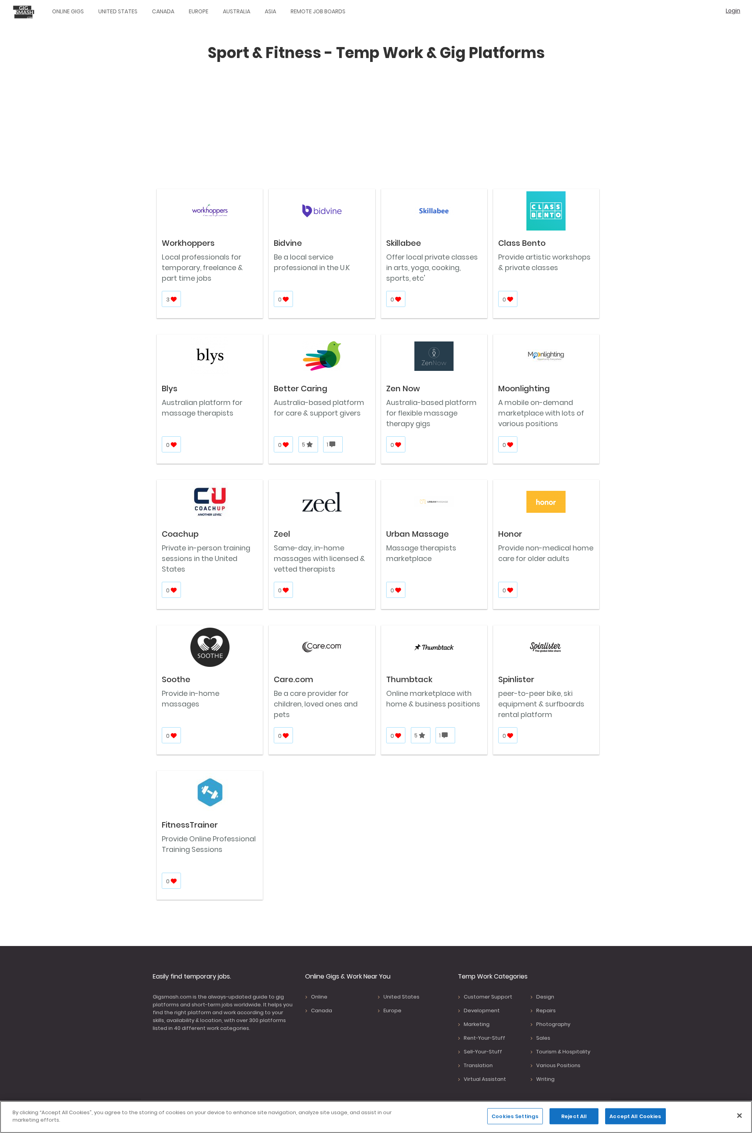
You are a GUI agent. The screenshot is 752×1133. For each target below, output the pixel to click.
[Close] (739, 1115)
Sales (543, 1038)
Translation (478, 1065)
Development (482, 1010)
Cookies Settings (515, 1116)
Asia (270, 11)
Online (319, 996)
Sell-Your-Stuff (483, 1051)
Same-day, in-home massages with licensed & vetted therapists (319, 558)
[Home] (25, 12)
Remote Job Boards (318, 11)
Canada (163, 11)
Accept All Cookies (635, 1116)
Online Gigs (68, 11)
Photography (553, 1024)
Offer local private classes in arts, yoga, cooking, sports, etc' (432, 267)
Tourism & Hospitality (563, 1051)
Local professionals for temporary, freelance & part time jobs (202, 267)
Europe (198, 11)
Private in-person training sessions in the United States (206, 558)
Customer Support (488, 996)
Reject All (574, 1116)
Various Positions (558, 1065)
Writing (545, 1079)
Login (733, 11)
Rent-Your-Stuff (484, 1038)
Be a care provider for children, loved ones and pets (316, 703)
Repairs (546, 1010)
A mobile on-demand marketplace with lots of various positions (541, 413)
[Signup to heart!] (174, 299)
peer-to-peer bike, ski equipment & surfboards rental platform (541, 703)
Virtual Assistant (485, 1079)
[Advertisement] (376, 129)
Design (545, 996)
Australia (236, 11)
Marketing (477, 1024)
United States (117, 11)
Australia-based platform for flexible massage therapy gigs (431, 413)
